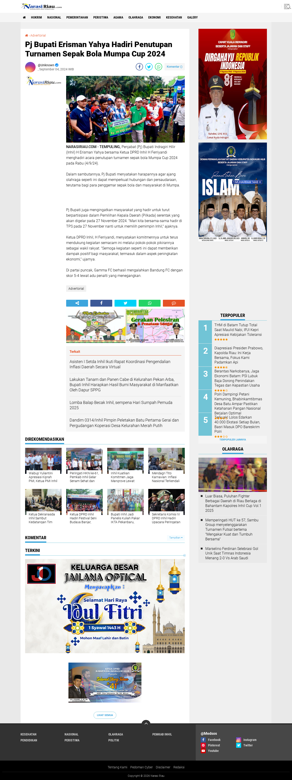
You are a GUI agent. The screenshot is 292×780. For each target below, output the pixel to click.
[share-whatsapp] (158, 66)
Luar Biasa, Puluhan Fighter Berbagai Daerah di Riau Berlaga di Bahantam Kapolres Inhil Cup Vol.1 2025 (233, 503)
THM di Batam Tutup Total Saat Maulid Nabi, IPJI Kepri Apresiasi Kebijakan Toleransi (238, 330)
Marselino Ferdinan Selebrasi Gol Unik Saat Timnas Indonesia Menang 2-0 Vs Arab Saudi (231, 553)
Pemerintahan (77, 17)
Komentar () (174, 66)
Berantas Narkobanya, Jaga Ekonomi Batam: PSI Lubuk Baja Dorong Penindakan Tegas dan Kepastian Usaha (237, 378)
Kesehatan (174, 17)
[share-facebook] (139, 66)
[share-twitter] (149, 66)
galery (192, 17)
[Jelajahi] (287, 6)
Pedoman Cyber (141, 767)
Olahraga (135, 17)
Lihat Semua (105, 715)
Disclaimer (163, 767)
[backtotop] (146, 724)
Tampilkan (175, 537)
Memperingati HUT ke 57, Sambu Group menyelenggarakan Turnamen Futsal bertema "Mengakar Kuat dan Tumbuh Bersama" (231, 529)
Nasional (54, 17)
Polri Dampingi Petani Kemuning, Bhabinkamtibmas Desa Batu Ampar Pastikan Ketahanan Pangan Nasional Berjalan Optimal (238, 403)
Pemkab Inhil (162, 734)
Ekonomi (154, 17)
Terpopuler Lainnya (232, 439)
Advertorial (38, 35)
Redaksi (179, 767)
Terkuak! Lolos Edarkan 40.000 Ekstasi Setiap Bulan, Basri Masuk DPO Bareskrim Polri (237, 424)
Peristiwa (100, 17)
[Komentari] (174, 303)
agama (118, 17)
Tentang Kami (117, 767)
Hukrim (36, 17)
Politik (113, 740)
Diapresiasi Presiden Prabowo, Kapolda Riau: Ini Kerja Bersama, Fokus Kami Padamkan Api (238, 355)
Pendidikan (29, 740)
